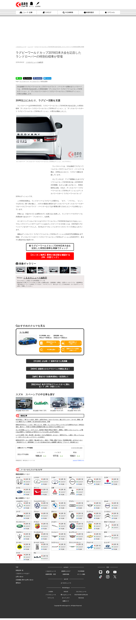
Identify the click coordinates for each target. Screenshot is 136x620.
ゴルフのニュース (81, 591)
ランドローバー (24, 81)
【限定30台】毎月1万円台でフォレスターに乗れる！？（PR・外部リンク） (50, 385)
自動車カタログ (65, 571)
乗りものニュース (66, 594)
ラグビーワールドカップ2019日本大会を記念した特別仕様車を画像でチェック (51, 246)
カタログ (48, 12)
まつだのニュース (66, 583)
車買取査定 (90, 12)
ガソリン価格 (81, 574)
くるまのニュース (50, 571)
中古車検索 (69, 12)
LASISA (50, 591)
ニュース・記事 (27, 12)
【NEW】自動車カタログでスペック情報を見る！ (50, 369)
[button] (19, 404)
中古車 (27, 484)
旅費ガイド (66, 601)
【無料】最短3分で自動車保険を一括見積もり (49, 376)
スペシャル (111, 12)
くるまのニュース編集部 (34, 62)
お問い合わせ (19, 576)
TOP (17, 567)
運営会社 (18, 583)
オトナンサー (66, 598)
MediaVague (66, 587)
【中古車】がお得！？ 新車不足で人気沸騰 (50, 361)
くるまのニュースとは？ (23, 573)
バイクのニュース (50, 594)
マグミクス (50, 598)
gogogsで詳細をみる (78, 460)
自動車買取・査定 (50, 574)
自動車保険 (66, 574)
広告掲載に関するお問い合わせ (24, 580)
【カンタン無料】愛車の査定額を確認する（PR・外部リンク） (50, 256)
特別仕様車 (44, 81)
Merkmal (81, 598)
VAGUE (66, 591)
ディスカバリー (35, 81)
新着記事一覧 (19, 570)
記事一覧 (27, 479)
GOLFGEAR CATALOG (81, 594)
